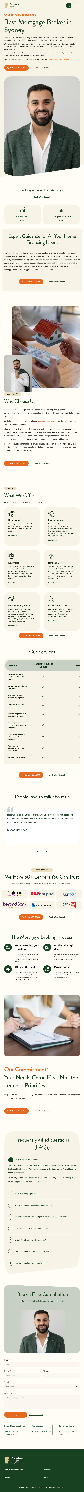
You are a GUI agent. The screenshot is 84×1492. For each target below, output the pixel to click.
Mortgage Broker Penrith (14, 1469)
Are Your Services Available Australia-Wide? (31, 1205)
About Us (47, 1469)
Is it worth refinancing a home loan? (28, 1240)
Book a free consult (36, 1415)
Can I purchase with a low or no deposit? (30, 1251)
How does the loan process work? (27, 1263)
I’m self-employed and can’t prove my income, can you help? (39, 1217)
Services (7, 1477)
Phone (46, 1371)
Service (7, 1382)
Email (7, 1371)
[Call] (68, 5)
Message (8, 1393)
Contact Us (47, 1477)
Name (7, 1360)
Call (74, 4)
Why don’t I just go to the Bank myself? (29, 1228)
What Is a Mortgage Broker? (24, 1194)
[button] (79, 5)
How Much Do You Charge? (24, 1160)
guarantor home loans (46, 421)
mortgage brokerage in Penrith (59, 59)
